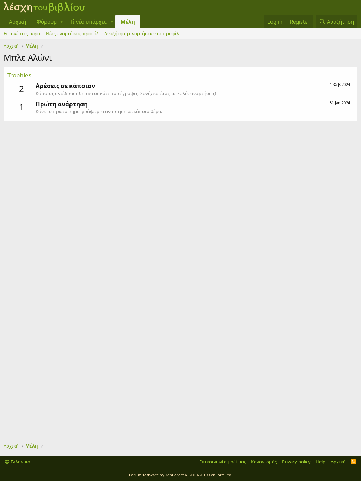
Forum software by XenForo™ (180, 474)
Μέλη (128, 21)
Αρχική (17, 21)
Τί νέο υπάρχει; (88, 21)
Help (320, 461)
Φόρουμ (47, 21)
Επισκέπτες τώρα (22, 33)
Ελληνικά (20, 461)
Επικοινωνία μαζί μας (222, 461)
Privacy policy (296, 461)
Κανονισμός (264, 461)
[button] (61, 21)
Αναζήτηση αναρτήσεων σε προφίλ (141, 33)
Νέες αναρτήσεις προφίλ (72, 33)
